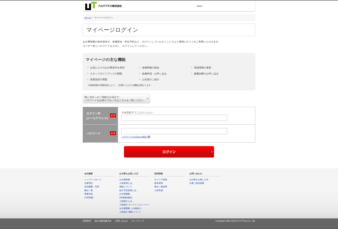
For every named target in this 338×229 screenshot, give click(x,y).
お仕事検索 (124, 179)
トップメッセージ (92, 179)
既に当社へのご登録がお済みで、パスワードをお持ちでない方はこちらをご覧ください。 (115, 99)
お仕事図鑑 (124, 194)
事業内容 (88, 194)
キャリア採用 (160, 179)
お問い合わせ (121, 221)
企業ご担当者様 (196, 183)
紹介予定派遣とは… (128, 190)
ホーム (88, 17)
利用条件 (87, 221)
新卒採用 (158, 183)
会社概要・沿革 (91, 186)
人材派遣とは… (126, 183)
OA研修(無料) (125, 197)
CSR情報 (88, 197)
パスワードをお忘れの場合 (134, 137)
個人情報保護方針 (103, 221)
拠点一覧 (88, 190)
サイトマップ (137, 221)
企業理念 (88, 183)
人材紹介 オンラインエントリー (134, 204)
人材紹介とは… (126, 201)
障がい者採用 (160, 186)
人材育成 (158, 190)
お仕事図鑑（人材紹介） (131, 208)
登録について (125, 186)
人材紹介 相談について (130, 212)
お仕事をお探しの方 (198, 179)
